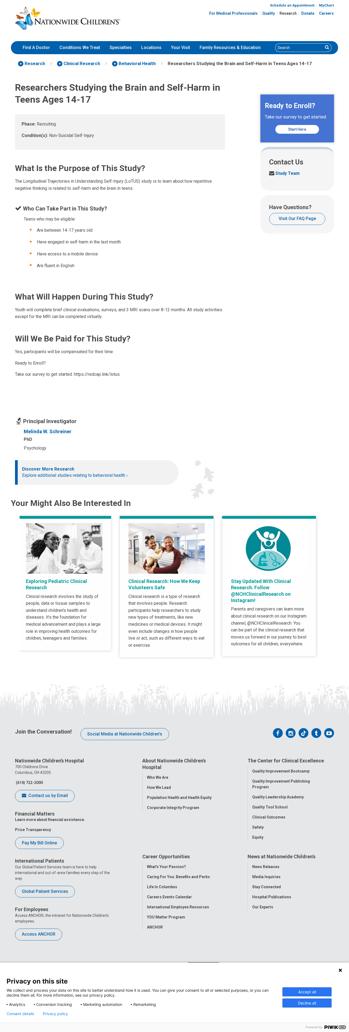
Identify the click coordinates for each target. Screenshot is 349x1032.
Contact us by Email (47, 795)
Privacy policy (55, 1014)
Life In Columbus (162, 887)
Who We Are (157, 777)
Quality (268, 13)
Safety (258, 827)
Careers (326, 13)
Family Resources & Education (230, 47)
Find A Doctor (36, 47)
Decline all (307, 1003)
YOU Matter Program (166, 917)
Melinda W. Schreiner (47, 431)
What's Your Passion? (166, 867)
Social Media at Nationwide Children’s (124, 734)
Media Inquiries (266, 877)
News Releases (265, 867)
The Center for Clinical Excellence (286, 761)
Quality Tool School (270, 807)
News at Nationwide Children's (281, 856)
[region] (174, 587)
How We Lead (159, 787)
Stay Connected (266, 887)
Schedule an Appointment (292, 5)
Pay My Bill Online (39, 842)
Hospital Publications (271, 897)
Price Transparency (33, 830)
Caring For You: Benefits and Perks (178, 877)
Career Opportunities (166, 856)
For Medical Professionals (233, 13)
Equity (257, 837)
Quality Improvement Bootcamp (280, 771)
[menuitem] (36, 47)
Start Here (297, 129)
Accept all (307, 992)
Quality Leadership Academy (278, 797)
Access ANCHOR (38, 934)
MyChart (326, 5)
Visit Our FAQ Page (297, 218)
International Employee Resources (178, 907)
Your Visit (180, 47)
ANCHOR (155, 927)
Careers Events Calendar (169, 897)
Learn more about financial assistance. (50, 819)
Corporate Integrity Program (173, 807)
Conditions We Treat (79, 47)
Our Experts (262, 907)
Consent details (20, 1014)
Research (288, 13)
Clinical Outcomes (268, 817)
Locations (151, 47)
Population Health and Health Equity (179, 797)
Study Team (284, 173)
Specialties (121, 47)
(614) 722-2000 (29, 782)
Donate (307, 13)
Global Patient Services (45, 891)
